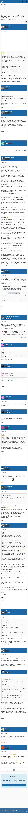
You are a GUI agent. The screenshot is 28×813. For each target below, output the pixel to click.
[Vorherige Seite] (7, 770)
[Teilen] (26, 22)
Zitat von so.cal (7, 435)
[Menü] (26, 1)
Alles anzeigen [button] (13, 503)
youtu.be (23, 286)
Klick (13, 704)
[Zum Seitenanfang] (25, 811)
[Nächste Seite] (20, 770)
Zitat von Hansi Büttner (9, 373)
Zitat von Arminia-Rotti (9, 96)
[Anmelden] (23, 1)
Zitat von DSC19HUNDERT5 (10, 533)
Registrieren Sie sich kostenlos (9, 780)
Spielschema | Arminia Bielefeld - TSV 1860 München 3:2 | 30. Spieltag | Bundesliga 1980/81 (14, 332)
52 (18, 769)
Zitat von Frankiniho (8, 620)
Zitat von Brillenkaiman (9, 52)
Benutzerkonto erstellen (18, 785)
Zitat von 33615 (7, 495)
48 (13, 769)
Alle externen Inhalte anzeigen (14, 293)
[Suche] (19, 1)
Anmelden (6, 785)
